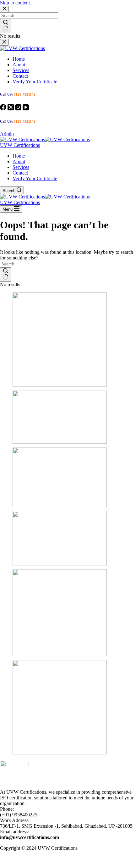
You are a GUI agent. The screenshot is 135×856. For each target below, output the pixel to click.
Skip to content (15, 2)
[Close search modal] (4, 9)
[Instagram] (19, 108)
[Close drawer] (4, 42)
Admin (7, 133)
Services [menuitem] (21, 70)
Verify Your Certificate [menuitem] (35, 81)
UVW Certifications (20, 145)
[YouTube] (26, 108)
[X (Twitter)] (11, 108)
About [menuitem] (19, 64)
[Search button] (5, 26)
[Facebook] (4, 108)
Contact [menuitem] (20, 76)
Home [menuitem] (19, 59)
